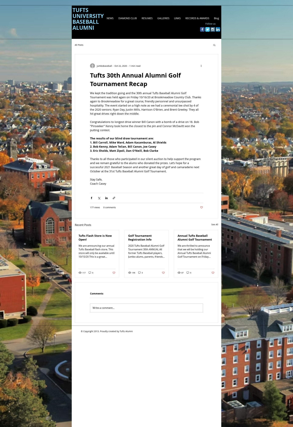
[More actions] (201, 66)
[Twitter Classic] (207, 29)
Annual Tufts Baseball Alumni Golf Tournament (195, 237)
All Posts (79, 44)
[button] (147, 18)
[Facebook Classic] (202, 29)
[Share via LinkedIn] (106, 198)
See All (214, 224)
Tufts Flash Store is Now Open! (95, 237)
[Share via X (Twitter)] (99, 198)
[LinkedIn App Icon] (218, 29)
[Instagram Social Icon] (212, 29)
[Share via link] (113, 198)
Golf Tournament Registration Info (140, 237)
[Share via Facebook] (91, 198)
